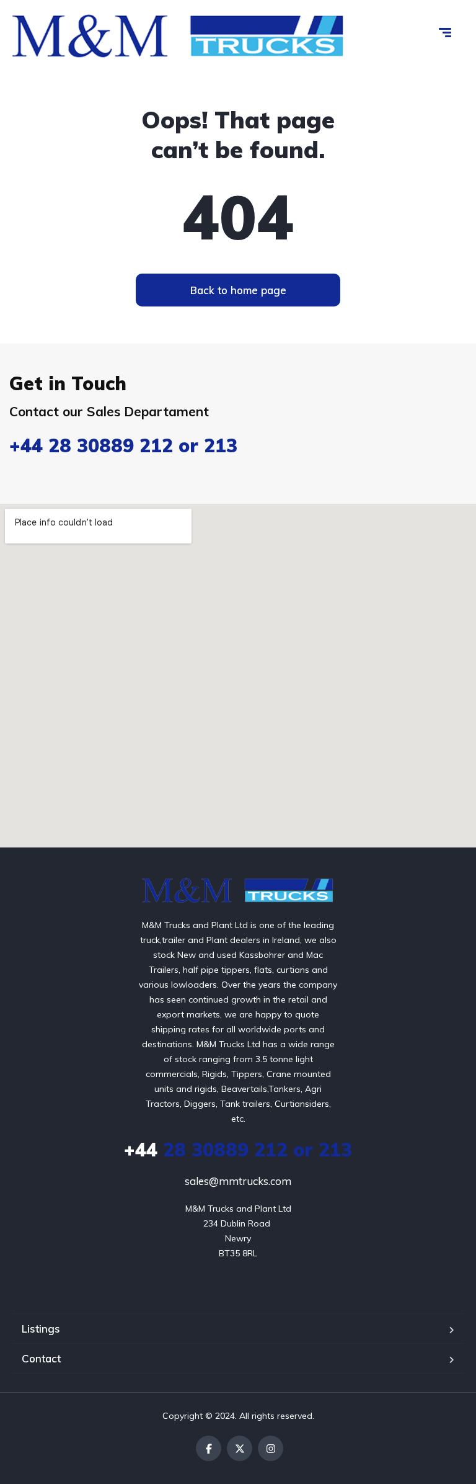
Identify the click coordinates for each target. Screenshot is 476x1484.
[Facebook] (208, 1448)
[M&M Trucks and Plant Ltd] (238, 890)
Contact (41, 1358)
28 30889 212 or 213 (238, 1149)
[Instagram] (270, 1448)
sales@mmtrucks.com (238, 1180)
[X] (239, 1448)
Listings (41, 1328)
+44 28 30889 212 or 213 (123, 445)
